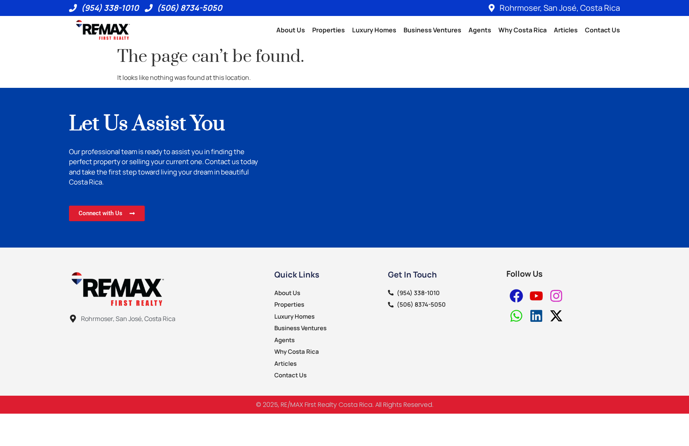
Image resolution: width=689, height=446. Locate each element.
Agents (480, 30)
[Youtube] (536, 296)
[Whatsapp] (516, 316)
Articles (566, 30)
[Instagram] (556, 296)
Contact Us (602, 30)
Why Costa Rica (522, 30)
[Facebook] (516, 296)
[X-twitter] (556, 316)
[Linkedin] (536, 316)
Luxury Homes (374, 30)
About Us (290, 30)
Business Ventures (432, 30)
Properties (328, 30)
